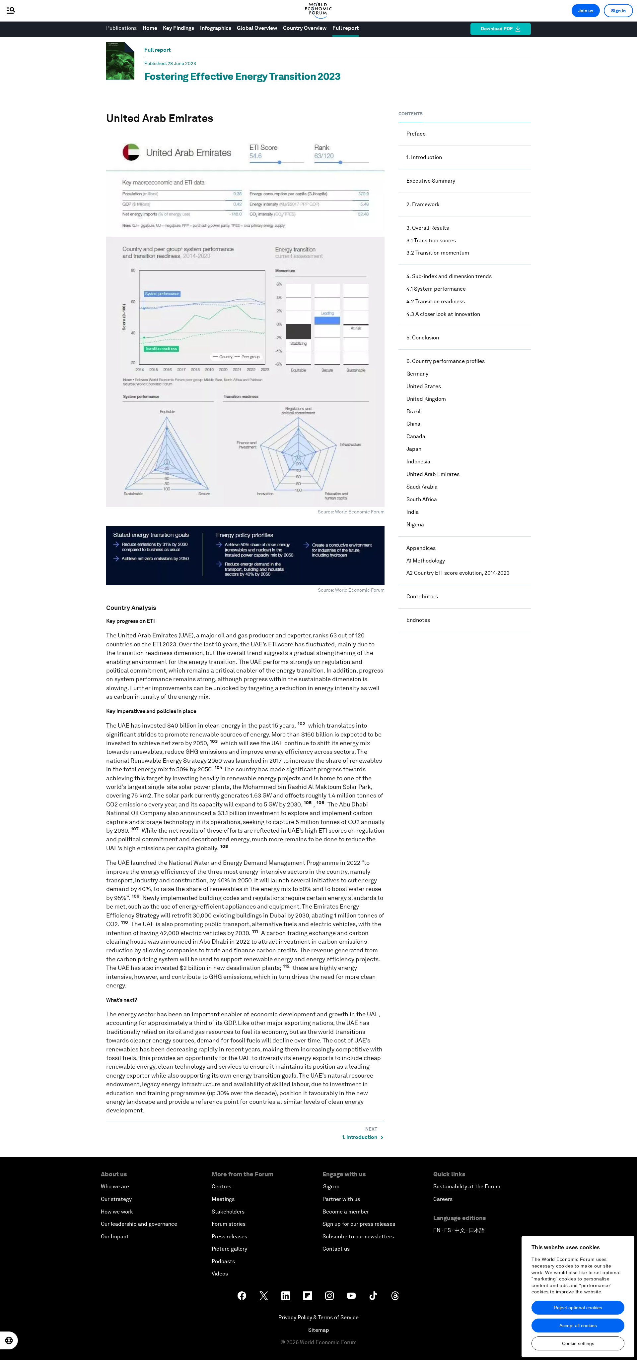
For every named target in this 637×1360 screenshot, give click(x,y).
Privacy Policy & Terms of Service (318, 1317)
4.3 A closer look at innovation (443, 314)
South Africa (421, 499)
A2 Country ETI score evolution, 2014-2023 (458, 573)
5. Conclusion (422, 337)
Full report (345, 28)
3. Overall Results (427, 228)
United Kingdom (426, 399)
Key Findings (178, 28)
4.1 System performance (436, 289)
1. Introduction (424, 157)
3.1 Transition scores (431, 240)
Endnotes (418, 620)
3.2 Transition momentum (437, 253)
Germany (417, 374)
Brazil (413, 411)
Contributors (422, 596)
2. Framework (423, 204)
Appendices (421, 548)
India (412, 512)
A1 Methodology (425, 561)
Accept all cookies (578, 1325)
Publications (121, 28)
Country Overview (304, 28)
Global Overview (257, 28)
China (413, 424)
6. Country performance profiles (445, 361)
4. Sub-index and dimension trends (449, 276)
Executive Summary (430, 181)
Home (150, 28)
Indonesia (418, 461)
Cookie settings (578, 1343)
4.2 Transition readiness (435, 301)
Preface (416, 134)
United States (423, 386)
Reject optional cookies (578, 1307)
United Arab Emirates (433, 474)
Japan (413, 449)
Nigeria (415, 524)
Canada (415, 436)
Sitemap (318, 1330)
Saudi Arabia (422, 487)
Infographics (215, 28)
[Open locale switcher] (9, 1340)
